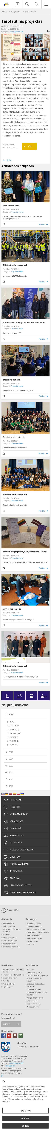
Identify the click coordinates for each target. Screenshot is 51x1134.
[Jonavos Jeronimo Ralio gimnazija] (6, 4)
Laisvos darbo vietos (20, 885)
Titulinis (4, 12)
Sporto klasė (17, 835)
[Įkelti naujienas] (17, 4)
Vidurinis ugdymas (34, 923)
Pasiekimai (15, 878)
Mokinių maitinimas (19, 864)
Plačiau (42, 224)
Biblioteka (15, 857)
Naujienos (15, 12)
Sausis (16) (14, 745)
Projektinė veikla (29, 12)
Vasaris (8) (14, 741)
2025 (11, 752)
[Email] (20, 1035)
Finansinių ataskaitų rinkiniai (13, 975)
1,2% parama (16, 871)
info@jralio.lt (10, 1066)
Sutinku (25, 1126)
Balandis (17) (15, 733)
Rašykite (6, 1024)
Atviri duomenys (33, 1007)
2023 (11, 766)
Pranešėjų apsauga (34, 989)
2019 (11, 786)
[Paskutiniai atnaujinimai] (27, 4)
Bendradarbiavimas (10, 944)
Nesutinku (25, 1118)
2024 (11, 759)
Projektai (15, 807)
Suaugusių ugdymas (34, 926)
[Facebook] (3, 1035)
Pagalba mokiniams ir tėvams (38, 932)
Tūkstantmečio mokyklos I (15, 265)
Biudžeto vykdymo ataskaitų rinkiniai (13, 971)
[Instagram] (15, 1035)
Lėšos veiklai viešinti (10, 978)
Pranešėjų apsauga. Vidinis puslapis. (37, 993)
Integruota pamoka (11, 380)
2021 (11, 779)
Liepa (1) (13, 722)
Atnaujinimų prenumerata (23, 892)
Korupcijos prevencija (35, 998)
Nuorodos (30, 969)
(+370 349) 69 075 (16, 1063)
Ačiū (27, 146)
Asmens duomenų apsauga (37, 975)
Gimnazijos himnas (10, 938)
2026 (11, 714)
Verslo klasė (16, 821)
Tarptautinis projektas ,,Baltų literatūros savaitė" (25, 552)
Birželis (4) (14, 726)
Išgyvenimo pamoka (12, 609)
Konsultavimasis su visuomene (34, 980)
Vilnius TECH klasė (19, 814)
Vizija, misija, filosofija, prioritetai (11, 930)
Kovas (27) (14, 737)
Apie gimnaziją (8, 923)
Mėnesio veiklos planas (21, 850)
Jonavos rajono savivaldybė (28, 1047)
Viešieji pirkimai (8, 984)
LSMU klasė (15, 828)
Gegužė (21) (14, 730)
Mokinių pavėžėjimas (34, 935)
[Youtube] (9, 1035)
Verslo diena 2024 (11, 206)
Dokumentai (16, 843)
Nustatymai (26, 1111)
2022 (11, 773)
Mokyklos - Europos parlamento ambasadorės (24, 322)
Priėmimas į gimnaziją (11, 947)
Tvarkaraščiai (13, 910)
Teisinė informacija (34, 1004)
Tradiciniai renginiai (10, 941)
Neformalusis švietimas (36, 929)
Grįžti (9, 160)
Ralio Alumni (16, 800)
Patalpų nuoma (32, 941)
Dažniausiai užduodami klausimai (36, 985)
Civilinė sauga (32, 1001)
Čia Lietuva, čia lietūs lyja (14, 437)
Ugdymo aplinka (9, 926)
